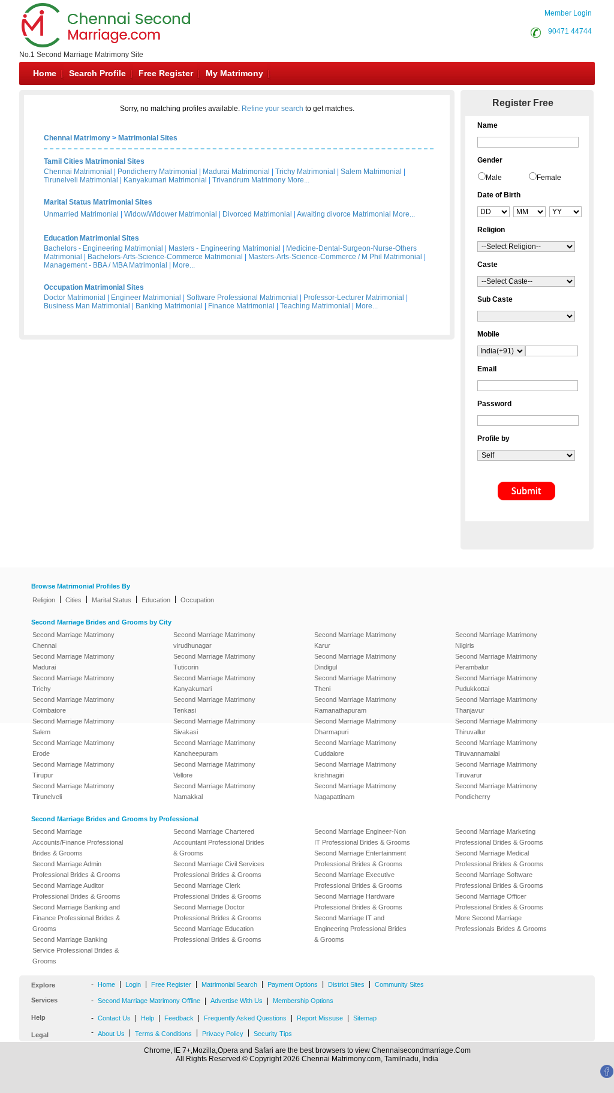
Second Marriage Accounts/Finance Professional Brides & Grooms (77, 842)
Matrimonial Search (229, 984)
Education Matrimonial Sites (91, 238)
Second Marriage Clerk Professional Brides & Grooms (217, 891)
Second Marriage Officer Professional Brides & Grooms (499, 902)
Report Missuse (320, 1018)
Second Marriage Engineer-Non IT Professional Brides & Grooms (362, 837)
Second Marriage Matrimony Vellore (214, 770)
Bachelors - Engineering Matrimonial (103, 248)
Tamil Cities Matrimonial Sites (94, 161)
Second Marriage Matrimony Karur (355, 640)
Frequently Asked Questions (245, 1018)
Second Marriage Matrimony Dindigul (355, 662)
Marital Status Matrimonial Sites (98, 202)
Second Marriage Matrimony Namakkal (214, 791)
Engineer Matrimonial (146, 297)
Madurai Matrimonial (236, 171)
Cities (73, 599)
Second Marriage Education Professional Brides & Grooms (217, 934)
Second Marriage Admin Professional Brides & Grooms (76, 869)
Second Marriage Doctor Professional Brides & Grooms (217, 912)
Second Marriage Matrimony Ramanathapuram (355, 705)
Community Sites (399, 984)
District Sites (346, 984)
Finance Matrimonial (241, 306)
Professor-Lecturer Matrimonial (353, 297)
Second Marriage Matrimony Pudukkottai (496, 683)
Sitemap (365, 1018)
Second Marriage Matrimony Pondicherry (496, 791)
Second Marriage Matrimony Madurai (73, 662)
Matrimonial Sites (147, 138)
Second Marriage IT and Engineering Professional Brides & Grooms (360, 928)
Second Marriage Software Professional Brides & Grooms (499, 880)
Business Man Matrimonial (87, 306)
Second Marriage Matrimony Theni (355, 683)
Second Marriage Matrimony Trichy (73, 683)
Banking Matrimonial (169, 306)
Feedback (179, 1018)
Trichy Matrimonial (305, 171)
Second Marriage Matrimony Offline (149, 1000)
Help (147, 1018)
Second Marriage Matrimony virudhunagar (214, 640)
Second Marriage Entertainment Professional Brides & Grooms (360, 858)
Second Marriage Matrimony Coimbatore (73, 705)
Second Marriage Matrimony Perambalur (496, 662)
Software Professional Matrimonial (242, 297)
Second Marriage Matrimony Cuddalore (355, 748)
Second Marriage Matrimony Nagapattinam (355, 791)
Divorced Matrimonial (257, 214)
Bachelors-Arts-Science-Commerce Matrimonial (165, 257)
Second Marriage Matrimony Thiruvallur (496, 726)
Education (156, 599)
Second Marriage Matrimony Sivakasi (214, 726)
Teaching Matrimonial (315, 306)
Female (549, 177)
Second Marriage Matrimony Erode (73, 748)
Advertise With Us (236, 1000)
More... (298, 180)
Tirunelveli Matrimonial (81, 180)
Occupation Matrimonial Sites (94, 287)
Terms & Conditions (163, 1033)
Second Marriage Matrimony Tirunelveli (73, 791)
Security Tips (273, 1033)
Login (133, 984)
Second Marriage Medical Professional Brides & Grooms (499, 858)
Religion (43, 599)
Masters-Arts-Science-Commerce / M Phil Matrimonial (335, 257)
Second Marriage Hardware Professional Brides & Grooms (358, 902)
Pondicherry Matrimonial (157, 171)
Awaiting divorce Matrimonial (344, 214)
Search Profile (97, 73)
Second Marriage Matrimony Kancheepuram (214, 748)
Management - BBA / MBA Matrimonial (105, 265)
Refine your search (272, 108)
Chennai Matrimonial (78, 171)
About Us (111, 1033)
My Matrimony (234, 73)
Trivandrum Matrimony (248, 180)
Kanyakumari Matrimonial (165, 180)
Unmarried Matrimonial (81, 214)
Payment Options (292, 984)
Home (44, 73)
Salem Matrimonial (371, 171)
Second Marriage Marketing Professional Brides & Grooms (499, 837)
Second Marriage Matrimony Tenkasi (214, 705)
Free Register (166, 73)
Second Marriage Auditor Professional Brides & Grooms (76, 891)
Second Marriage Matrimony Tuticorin (214, 662)
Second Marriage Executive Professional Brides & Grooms (358, 880)
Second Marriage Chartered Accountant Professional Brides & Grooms (218, 842)
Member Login (568, 13)
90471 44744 (570, 31)
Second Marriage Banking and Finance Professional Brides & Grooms (76, 917)
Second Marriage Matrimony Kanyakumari (214, 683)
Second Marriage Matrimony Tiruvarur (496, 770)
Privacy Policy (222, 1033)
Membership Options (303, 1000)
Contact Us (114, 1018)
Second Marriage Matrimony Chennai (73, 640)
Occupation (197, 599)
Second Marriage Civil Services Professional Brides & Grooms (218, 869)
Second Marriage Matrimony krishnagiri (355, 770)
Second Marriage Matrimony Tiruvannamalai (496, 748)
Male (494, 177)
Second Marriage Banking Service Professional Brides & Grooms (75, 950)
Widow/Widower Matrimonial (170, 214)
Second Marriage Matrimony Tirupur (73, 770)
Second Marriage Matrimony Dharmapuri (355, 726)
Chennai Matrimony (77, 138)
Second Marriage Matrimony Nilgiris (496, 640)
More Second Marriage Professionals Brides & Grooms (501, 923)
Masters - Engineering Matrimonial (224, 248)
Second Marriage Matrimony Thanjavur (496, 705)
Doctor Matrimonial (75, 297)
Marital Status (111, 599)
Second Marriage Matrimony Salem (73, 726)
